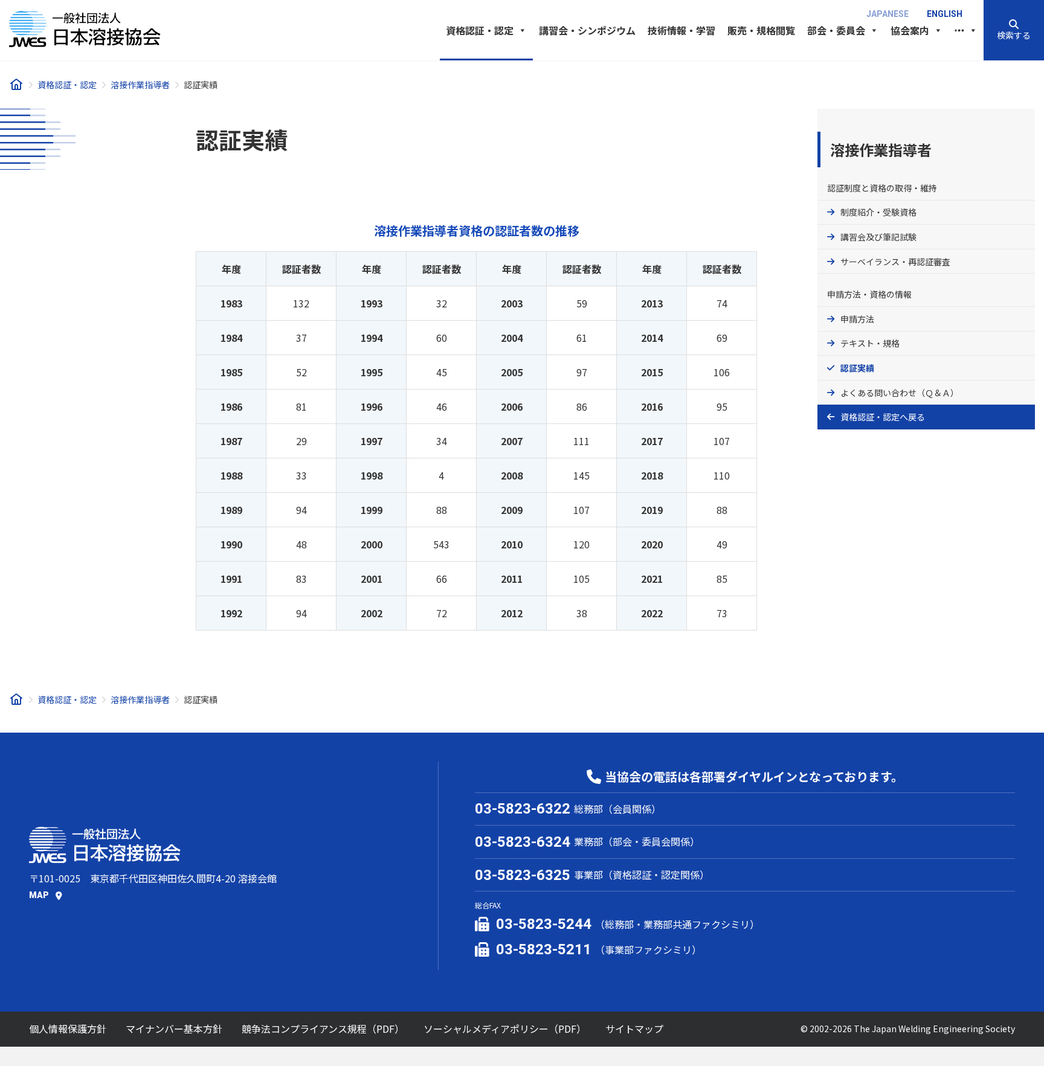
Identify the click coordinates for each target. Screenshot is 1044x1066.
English (944, 14)
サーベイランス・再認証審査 (895, 261)
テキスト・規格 (870, 343)
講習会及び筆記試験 (878, 237)
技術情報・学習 (681, 30)
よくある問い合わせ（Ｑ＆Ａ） (899, 393)
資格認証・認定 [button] (480, 30)
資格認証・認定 (870, 417)
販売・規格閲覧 (761, 30)
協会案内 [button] (910, 30)
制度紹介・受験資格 (878, 212)
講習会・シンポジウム (587, 30)
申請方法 (857, 319)
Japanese (887, 14)
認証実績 (857, 368)
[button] (1014, 30)
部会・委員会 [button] (836, 30)
